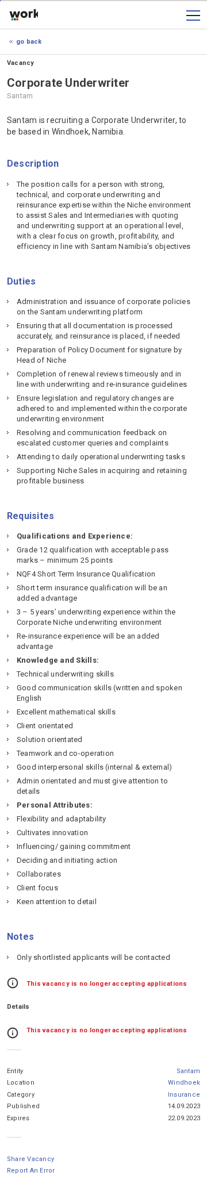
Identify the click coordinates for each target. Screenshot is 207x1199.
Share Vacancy (30, 1159)
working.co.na (23, 15)
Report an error (31, 1170)
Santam (188, 1071)
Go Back (29, 41)
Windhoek (184, 1082)
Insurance (184, 1094)
